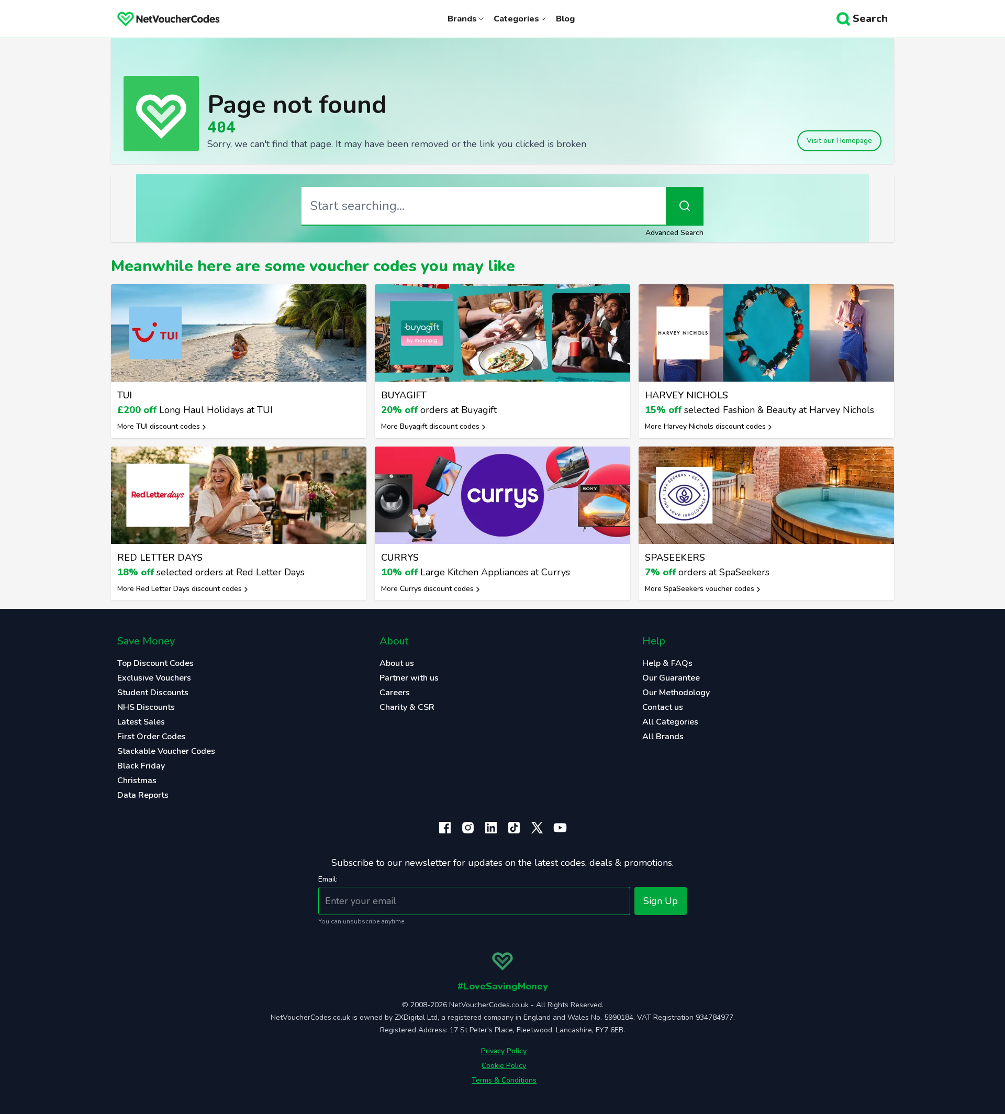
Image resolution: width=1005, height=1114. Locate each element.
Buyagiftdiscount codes (439, 426)
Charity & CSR (406, 707)
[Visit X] (537, 827)
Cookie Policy (504, 1066)
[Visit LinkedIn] (491, 827)
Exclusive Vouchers (154, 678)
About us (396, 663)
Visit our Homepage (839, 141)
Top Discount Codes (155, 663)
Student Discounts (152, 692)
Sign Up (660, 901)
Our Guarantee (671, 678)
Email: (328, 879)
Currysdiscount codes (437, 589)
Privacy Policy (504, 1051)
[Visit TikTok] (514, 827)
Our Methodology (676, 692)
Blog (565, 19)
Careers (394, 692)
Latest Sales (141, 722)
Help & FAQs (667, 663)
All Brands (663, 736)
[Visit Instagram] (468, 827)
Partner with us (409, 678)
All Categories (670, 722)
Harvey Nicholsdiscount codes (715, 426)
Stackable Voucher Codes (166, 751)
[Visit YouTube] (560, 827)
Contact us (662, 707)
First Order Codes (151, 736)
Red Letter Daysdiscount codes (189, 589)
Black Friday (141, 766)
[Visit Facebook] (445, 827)
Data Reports (143, 795)
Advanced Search (674, 233)
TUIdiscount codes (168, 426)
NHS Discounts (146, 707)
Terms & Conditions (504, 1080)
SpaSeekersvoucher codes (709, 589)
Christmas (137, 780)
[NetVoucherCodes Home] (160, 18)
